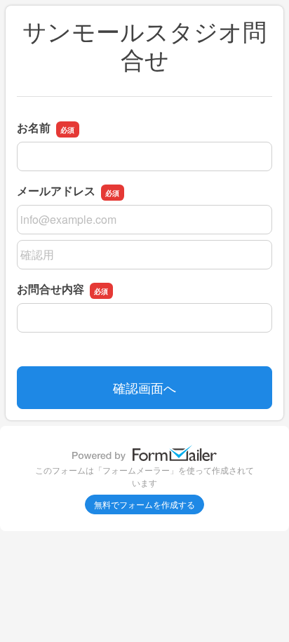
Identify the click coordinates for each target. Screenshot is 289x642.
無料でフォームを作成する (144, 504)
